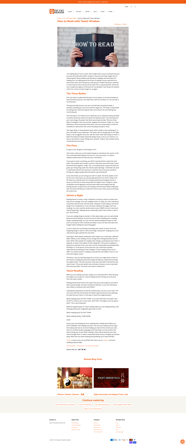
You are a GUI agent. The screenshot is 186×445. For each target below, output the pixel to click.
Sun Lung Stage (119, 432)
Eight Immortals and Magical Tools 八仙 (111, 394)
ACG (117, 429)
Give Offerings (75, 423)
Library (117, 425)
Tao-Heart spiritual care (103, 405)
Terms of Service (98, 429)
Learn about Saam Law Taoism (65, 405)
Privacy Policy (97, 427)
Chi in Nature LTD (98, 432)
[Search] (131, 6)
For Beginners (70, 346)
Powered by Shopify (66, 440)
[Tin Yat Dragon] (56, 11)
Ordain (68, 340)
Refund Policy (97, 425)
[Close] (184, 1)
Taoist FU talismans (85, 405)
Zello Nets (118, 427)
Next (126, 24)
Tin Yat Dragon (56, 440)
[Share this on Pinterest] (83, 349)
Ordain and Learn (76, 429)
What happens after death (122, 405)
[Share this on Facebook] (80, 349)
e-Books (106, 340)
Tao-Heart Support (76, 425)
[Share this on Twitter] (79, 349)
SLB (117, 423)
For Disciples (81, 346)
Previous (117, 24)
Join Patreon (74, 427)
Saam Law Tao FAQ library (93, 409)
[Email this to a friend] (85, 349)
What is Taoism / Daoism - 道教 (70, 394)
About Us (96, 423)
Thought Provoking (92, 346)
